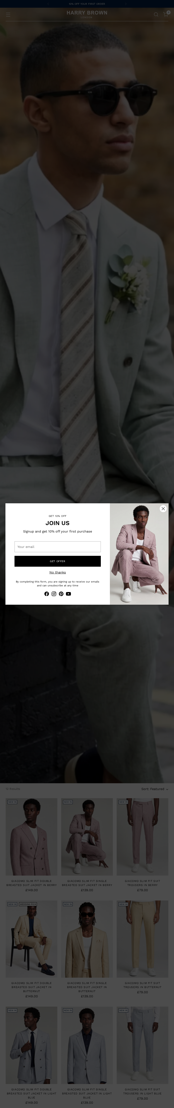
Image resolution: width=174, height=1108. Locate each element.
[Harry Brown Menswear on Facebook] (46, 594)
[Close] (163, 508)
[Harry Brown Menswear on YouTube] (68, 594)
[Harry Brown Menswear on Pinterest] (61, 594)
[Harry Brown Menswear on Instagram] (54, 594)
